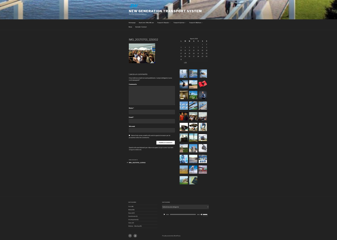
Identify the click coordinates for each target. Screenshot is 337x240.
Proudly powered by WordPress (171, 236)
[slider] (205, 214)
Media (130, 209)
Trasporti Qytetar (179, 22)
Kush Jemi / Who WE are (146, 22)
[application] (185, 214)
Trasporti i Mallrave (195, 22)
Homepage (132, 22)
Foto (129, 206)
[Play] (164, 214)
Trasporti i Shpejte (163, 22)
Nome (131, 108)
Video (130, 223)
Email (131, 117)
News (130, 27)
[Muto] (201, 214)
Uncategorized (132, 219)
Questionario (132, 216)
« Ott (185, 62)
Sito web (132, 126)
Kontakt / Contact (141, 27)
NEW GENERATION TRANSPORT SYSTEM (165, 11)
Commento (133, 84)
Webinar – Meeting (133, 226)
